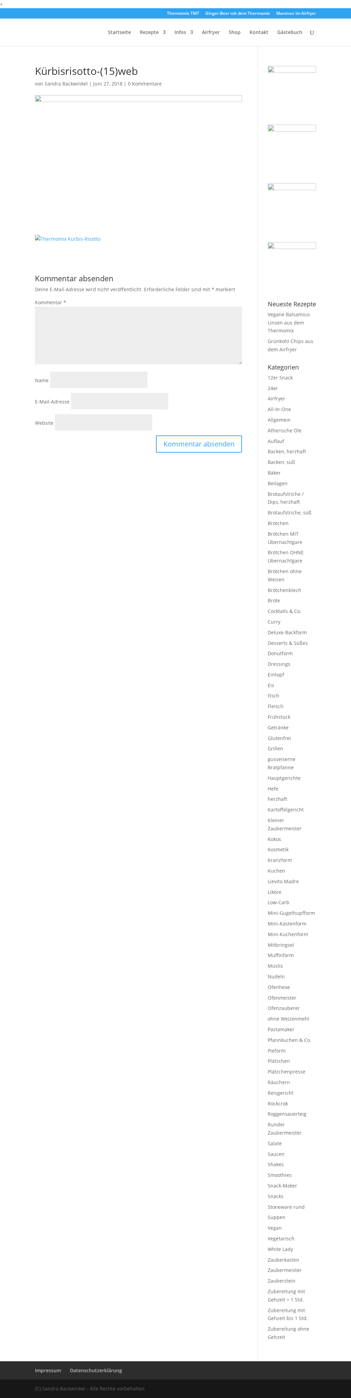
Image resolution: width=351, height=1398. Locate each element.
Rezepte (149, 32)
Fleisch (275, 706)
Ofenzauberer (284, 1008)
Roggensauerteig (287, 1114)
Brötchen (278, 523)
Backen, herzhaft (287, 451)
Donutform (280, 653)
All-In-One (279, 409)
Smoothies (280, 1175)
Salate (275, 1143)
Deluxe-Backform (287, 632)
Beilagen (278, 483)
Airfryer (211, 32)
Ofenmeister (282, 997)
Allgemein (279, 420)
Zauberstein (281, 1280)
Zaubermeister (285, 1270)
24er (273, 388)
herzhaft (277, 799)
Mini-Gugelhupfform (291, 913)
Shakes (276, 1164)
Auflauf (276, 441)
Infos (180, 32)
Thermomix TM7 (183, 13)
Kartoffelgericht (286, 809)
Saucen (276, 1154)
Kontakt (259, 32)
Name (42, 380)
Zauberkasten (283, 1260)
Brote (274, 600)
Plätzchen (279, 1061)
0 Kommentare (145, 83)
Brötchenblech (284, 590)
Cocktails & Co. (284, 611)
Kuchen (276, 870)
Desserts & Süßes (288, 643)
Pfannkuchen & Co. (289, 1040)
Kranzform (280, 860)
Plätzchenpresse (286, 1071)
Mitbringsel (281, 945)
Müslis (275, 966)
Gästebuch (289, 32)
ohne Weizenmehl (288, 1018)
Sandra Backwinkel (66, 83)
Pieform (277, 1050)
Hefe (273, 788)
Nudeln (276, 976)
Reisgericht (280, 1093)
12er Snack (280, 377)
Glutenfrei (279, 738)
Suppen (277, 1217)
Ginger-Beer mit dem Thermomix (237, 13)
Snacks (275, 1196)
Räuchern (279, 1082)
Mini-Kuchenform (288, 934)
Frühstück (279, 717)
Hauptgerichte (284, 778)
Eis (271, 685)
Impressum (48, 1370)
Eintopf (276, 674)
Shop (235, 32)
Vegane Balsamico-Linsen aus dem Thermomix (289, 322)
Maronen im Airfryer (296, 13)
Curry (274, 621)
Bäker (274, 472)
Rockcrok (278, 1103)
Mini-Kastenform (287, 923)
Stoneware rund (286, 1207)
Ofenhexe (279, 987)
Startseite (119, 32)
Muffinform (281, 955)
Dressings (279, 664)
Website (44, 423)
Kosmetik (278, 849)
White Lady (280, 1249)
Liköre (274, 892)
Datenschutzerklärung (96, 1370)
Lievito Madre (283, 881)
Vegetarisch (281, 1238)
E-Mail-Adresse (52, 401)
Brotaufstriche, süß (290, 512)
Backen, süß (281, 462)
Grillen (275, 748)
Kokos (274, 839)
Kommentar (50, 302)
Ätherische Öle (285, 430)
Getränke (278, 727)
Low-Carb (278, 902)
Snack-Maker (282, 1185)
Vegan (275, 1228)
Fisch (273, 695)
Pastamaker (281, 1029)
